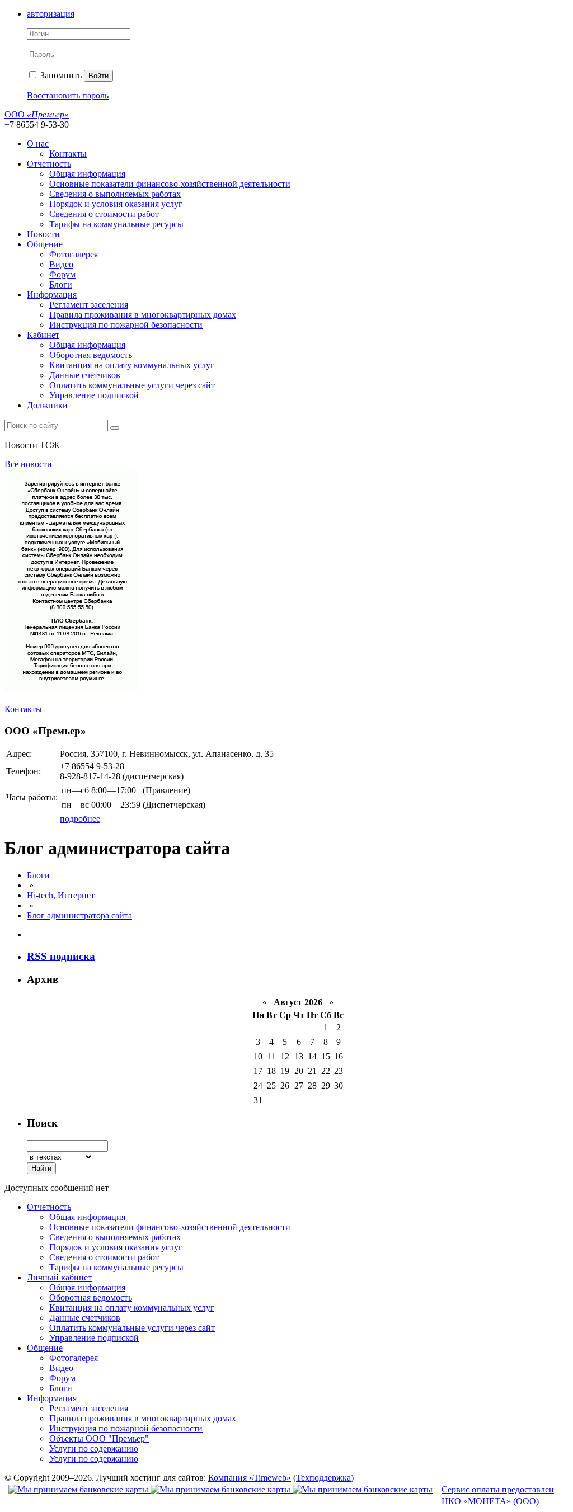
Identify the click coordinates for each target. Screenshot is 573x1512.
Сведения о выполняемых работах (115, 194)
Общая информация (87, 173)
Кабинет (43, 335)
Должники (47, 405)
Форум (62, 274)
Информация (52, 294)
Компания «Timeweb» (249, 1477)
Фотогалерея (73, 254)
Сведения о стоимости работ (104, 214)
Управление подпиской (94, 395)
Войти (98, 76)
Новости (43, 234)
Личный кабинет (59, 1277)
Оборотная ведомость (90, 355)
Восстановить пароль (68, 95)
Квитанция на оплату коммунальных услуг (131, 365)
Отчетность (49, 163)
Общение (45, 244)
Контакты (68, 153)
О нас (38, 143)
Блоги (60, 284)
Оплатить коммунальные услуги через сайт (132, 385)
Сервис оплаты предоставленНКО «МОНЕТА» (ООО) (498, 1495)
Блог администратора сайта (79, 915)
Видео (61, 264)
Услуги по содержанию (93, 1448)
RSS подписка (61, 956)
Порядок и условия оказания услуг (115, 204)
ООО (36, 114)
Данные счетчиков (84, 375)
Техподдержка (323, 1477)
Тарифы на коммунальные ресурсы (116, 224)
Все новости (28, 464)
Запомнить (60, 75)
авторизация (50, 13)
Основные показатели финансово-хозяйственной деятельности (169, 184)
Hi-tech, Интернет (61, 895)
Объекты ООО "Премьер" (99, 1438)
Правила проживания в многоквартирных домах (142, 314)
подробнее (80, 818)
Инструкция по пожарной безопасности (126, 324)
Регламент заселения (88, 304)
